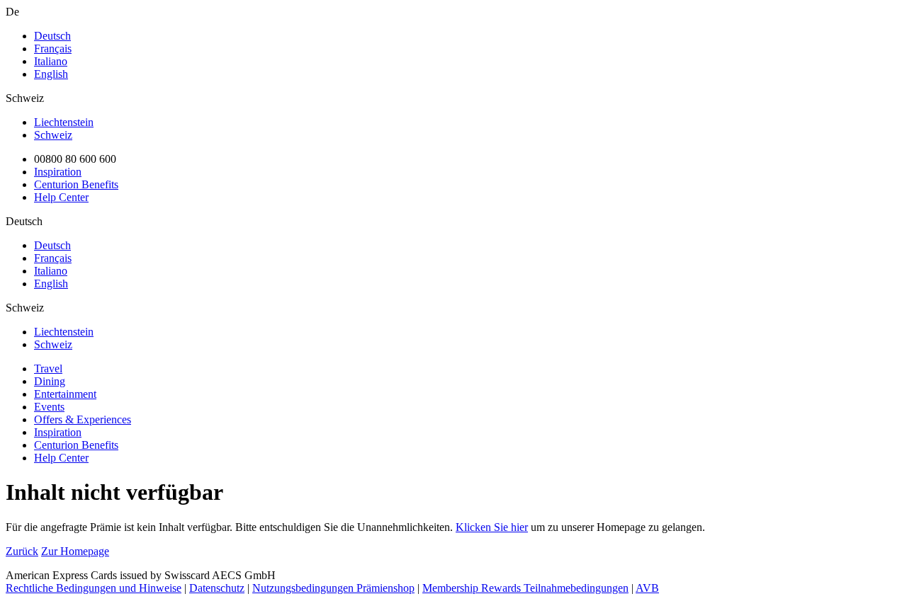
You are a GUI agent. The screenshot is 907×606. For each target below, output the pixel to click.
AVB (647, 588)
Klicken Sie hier (492, 527)
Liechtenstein (64, 122)
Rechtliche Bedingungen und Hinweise (93, 588)
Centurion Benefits (76, 184)
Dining (49, 381)
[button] (453, 221)
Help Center (61, 197)
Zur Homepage (75, 551)
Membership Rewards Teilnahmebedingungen (525, 588)
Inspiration (57, 172)
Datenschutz (216, 588)
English (51, 74)
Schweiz (53, 135)
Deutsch (52, 36)
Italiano (50, 61)
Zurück (22, 551)
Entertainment (65, 394)
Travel (48, 368)
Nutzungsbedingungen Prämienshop (333, 588)
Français (53, 48)
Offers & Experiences (82, 419)
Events (49, 407)
